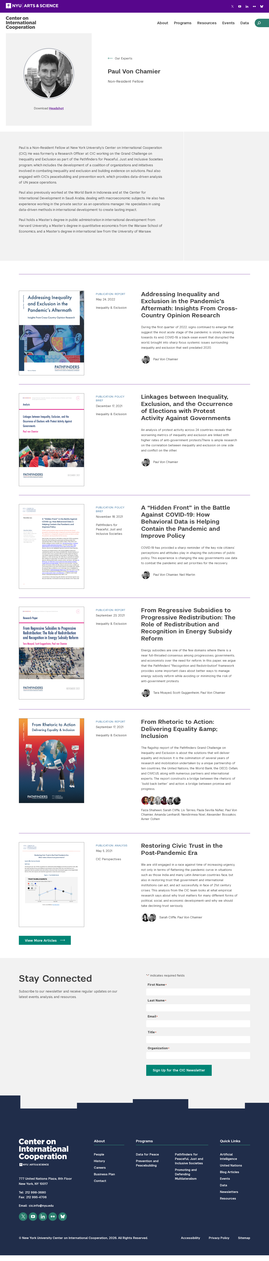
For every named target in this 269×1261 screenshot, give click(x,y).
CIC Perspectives (108, 859)
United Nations (231, 1165)
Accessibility (190, 1238)
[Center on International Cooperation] (30, 23)
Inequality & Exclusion (111, 308)
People (99, 1154)
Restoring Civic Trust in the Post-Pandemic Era (182, 849)
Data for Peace (147, 1154)
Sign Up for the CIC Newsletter (179, 1070)
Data (244, 23)
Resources (206, 23)
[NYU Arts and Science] (32, 5)
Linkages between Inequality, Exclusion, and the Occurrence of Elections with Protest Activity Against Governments (187, 407)
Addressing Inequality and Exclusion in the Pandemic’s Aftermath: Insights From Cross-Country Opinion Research (189, 304)
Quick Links (230, 1141)
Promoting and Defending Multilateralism (186, 1174)
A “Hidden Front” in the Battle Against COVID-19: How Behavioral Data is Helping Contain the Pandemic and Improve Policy (185, 522)
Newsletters (229, 1192)
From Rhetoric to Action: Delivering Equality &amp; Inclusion (179, 729)
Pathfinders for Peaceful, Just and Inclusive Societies (109, 529)
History (99, 1161)
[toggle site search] (259, 23)
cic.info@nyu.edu (41, 1206)
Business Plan (104, 1174)
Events (228, 23)
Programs (182, 23)
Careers (100, 1168)
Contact (100, 1181)
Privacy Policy (219, 1238)
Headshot (56, 108)
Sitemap (244, 1238)
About (162, 23)
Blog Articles (229, 1172)
